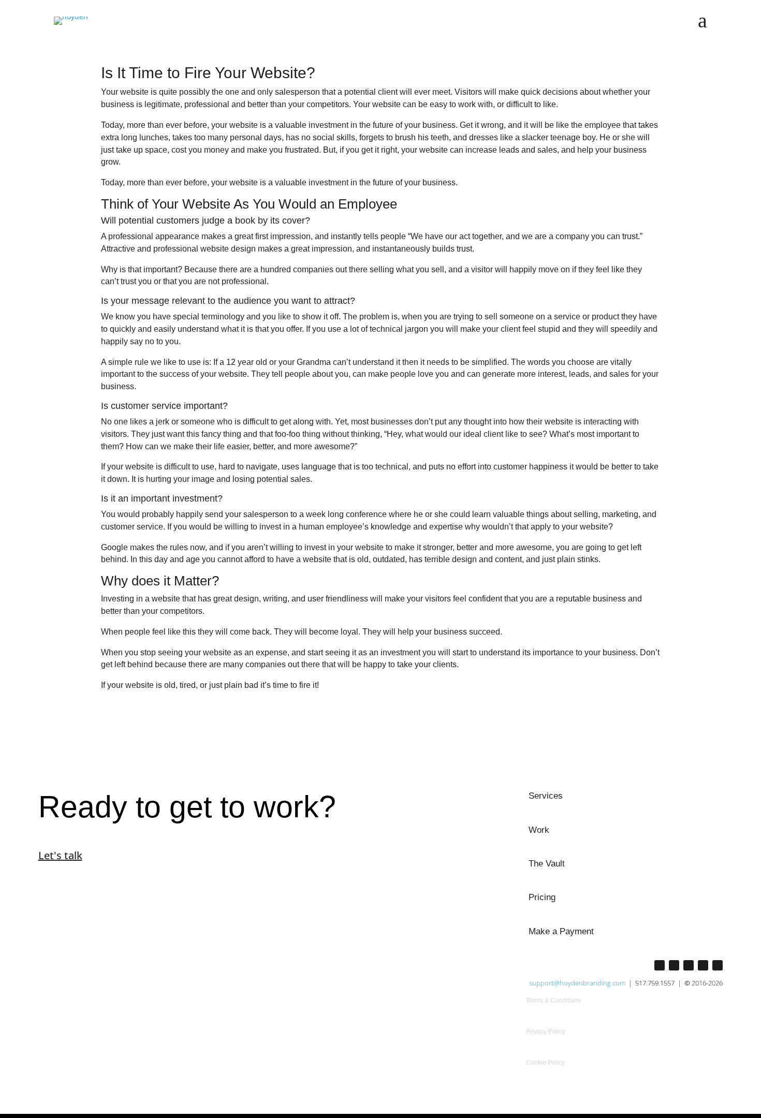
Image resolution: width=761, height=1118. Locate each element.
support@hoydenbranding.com (577, 983)
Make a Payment (561, 931)
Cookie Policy (545, 1062)
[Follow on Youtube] (703, 965)
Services (546, 796)
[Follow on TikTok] (688, 965)
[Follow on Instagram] (659, 965)
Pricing (542, 897)
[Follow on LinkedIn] (674, 965)
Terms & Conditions (553, 1000)
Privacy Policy (545, 1031)
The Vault (547, 864)
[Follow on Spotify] (717, 965)
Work (539, 830)
